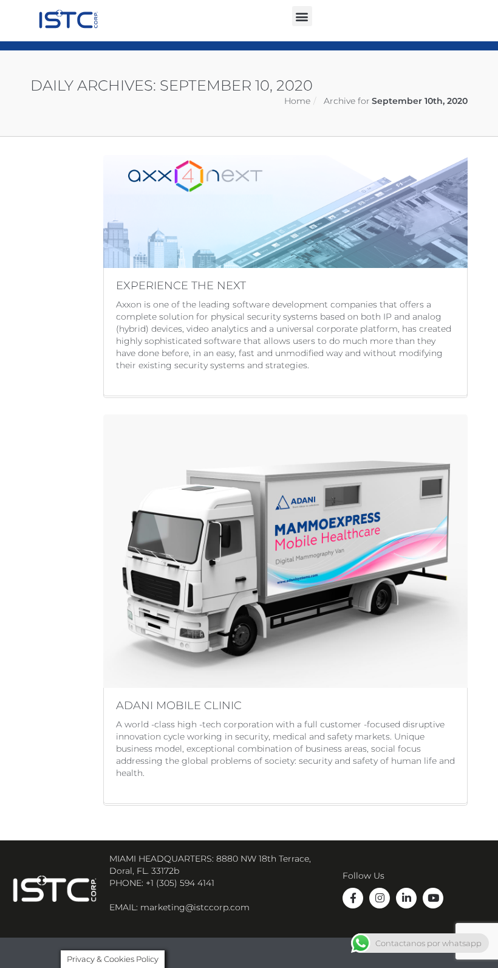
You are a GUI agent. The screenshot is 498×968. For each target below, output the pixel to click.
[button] (302, 16)
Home (297, 100)
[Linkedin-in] (406, 898)
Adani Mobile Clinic (179, 705)
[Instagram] (379, 898)
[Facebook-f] (353, 898)
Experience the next (181, 285)
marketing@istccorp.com (195, 907)
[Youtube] (433, 898)
